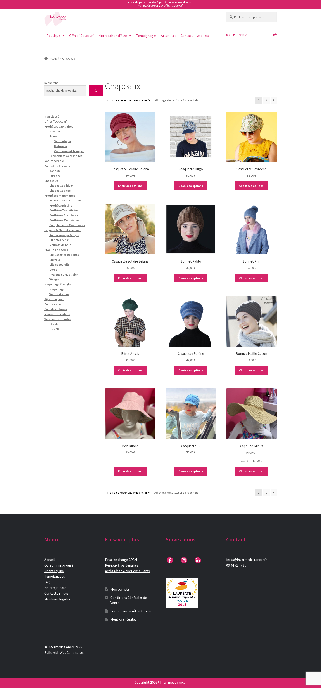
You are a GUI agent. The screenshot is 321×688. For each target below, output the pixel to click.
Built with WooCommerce (63, 652)
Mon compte (119, 589)
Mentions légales (57, 599)
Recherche (51, 83)
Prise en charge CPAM (121, 559)
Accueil (54, 58)
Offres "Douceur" (81, 35)
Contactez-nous (56, 593)
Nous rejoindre (55, 588)
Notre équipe (54, 571)
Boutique (53, 35)
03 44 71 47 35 (236, 565)
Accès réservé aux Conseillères (127, 571)
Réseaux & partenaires (121, 565)
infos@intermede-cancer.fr (246, 559)
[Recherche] (96, 90)
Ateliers (203, 35)
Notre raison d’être (112, 35)
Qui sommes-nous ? (59, 565)
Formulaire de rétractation (130, 611)
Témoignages (146, 35)
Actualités (168, 35)
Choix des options (130, 186)
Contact (187, 35)
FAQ (47, 582)
